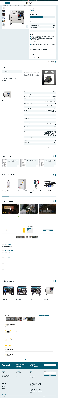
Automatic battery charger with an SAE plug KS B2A (35, 191)
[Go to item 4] (20, 319)
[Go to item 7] (33, 319)
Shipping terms (32, 385)
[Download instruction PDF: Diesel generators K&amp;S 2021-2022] (37, 166)
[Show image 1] (3, 8)
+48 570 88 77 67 (32, 365)
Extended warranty (32, 376)
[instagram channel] (6, 394)
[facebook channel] (4, 394)
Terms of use (49, 396)
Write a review (44, 315)
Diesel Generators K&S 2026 (13, 160)
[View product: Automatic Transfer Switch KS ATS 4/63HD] (22, 184)
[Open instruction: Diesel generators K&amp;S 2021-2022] (23, 163)
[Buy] (55, 61)
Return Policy (31, 377)
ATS (2, 380)
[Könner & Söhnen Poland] (29, 3)
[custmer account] (53, 2)
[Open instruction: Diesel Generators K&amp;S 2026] (4, 163)
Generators (8, 5)
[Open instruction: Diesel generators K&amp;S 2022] (41, 163)
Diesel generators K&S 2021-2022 (32, 161)
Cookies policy (45, 396)
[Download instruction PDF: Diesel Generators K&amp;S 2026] (18, 166)
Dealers (17, 377)
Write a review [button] (47, 230)
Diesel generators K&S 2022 (50, 160)
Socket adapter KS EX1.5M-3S (48, 190)
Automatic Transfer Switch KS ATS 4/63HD (22, 190)
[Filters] (50, 315)
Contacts (31, 372)
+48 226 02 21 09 (18, 366)
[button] (17, 17)
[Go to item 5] (25, 319)
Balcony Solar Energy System (6, 375)
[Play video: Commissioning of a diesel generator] (29, 209)
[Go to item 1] (8, 319)
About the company (18, 372)
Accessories (3, 381)
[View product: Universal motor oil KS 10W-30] (8, 184)
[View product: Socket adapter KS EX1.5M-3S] (50, 184)
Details (54, 54)
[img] (4, 243)
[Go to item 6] (29, 319)
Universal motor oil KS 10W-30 (6, 190)
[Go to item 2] (12, 319)
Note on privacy (54, 396)
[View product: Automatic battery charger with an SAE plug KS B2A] (36, 184)
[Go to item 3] (16, 319)
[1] (3, 11)
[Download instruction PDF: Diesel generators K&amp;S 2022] (55, 166)
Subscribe (50, 375)
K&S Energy (4, 5)
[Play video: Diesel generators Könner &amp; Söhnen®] (47, 209)
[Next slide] (27, 17)
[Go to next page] (34, 359)
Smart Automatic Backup (5, 376)
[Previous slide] (6, 17)
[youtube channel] (2, 394)
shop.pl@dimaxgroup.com (20, 367)
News (16, 376)
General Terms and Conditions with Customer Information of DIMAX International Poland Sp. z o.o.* (36, 381)
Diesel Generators (12, 5)
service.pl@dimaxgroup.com (34, 366)
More (54, 21)
